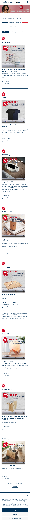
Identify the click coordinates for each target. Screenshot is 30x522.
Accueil (4, 18)
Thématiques (10, 18)
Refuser (15, 514)
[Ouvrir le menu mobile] (27, 2)
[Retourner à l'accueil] (5, 3)
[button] (27, 495)
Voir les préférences (15, 518)
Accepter (15, 510)
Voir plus (19, 6)
